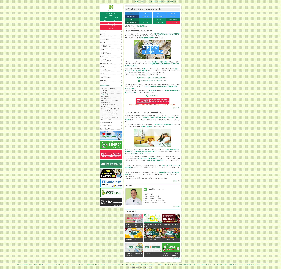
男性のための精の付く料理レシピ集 (187, 264)
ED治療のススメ (104, 94)
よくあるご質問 (148, 1)
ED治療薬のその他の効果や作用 (108, 88)
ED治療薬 (131, 16)
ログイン (111, 28)
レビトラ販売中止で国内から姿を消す (109, 113)
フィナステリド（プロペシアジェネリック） (106, 69)
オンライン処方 (33, 264)
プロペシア (102, 66)
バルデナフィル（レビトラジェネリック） (106, 53)
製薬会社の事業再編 (105, 102)
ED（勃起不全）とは (104, 39)
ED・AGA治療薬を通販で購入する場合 (109, 110)
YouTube (258, 264)
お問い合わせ (224, 264)
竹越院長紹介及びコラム (105, 85)
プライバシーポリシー (240, 264)
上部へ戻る (177, 107)
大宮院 (105, 20)
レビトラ (102, 49)
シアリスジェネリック (75, 264)
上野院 (105, 17)
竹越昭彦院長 (140, 26)
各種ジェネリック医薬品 (123, 264)
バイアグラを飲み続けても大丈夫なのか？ (110, 117)
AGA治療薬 (132, 22)
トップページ (103, 31)
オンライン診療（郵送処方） (106, 37)
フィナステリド (145, 22)
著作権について (250, 264)
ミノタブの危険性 (173, 19)
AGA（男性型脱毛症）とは (106, 63)
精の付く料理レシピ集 (105, 128)
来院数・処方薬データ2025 (106, 122)
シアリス (102, 56)
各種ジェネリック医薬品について (108, 119)
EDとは (132, 13)
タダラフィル (173, 16)
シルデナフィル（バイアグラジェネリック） (106, 46)
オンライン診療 (111, 23)
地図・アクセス (103, 82)
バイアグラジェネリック (51, 264)
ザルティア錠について (105, 98)
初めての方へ (103, 34)
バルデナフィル (159, 16)
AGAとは (132, 19)
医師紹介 (161, 1)
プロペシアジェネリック (93, 264)
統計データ (160, 264)
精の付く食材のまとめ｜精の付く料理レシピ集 (153, 80)
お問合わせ (155, 1)
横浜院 (116, 17)
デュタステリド (159, 22)
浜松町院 (111, 15)
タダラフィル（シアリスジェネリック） (106, 60)
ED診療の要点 (104, 92)
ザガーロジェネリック (111, 264)
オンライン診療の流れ (111, 25)
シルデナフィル (145, 16)
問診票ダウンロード (139, 1)
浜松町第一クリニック (111, 13)
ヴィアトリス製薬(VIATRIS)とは (108, 104)
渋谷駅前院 (116, 20)
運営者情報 (166, 1)
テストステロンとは (105, 96)
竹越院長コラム (153, 264)
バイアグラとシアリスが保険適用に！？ (109, 115)
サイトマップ (177, 1)
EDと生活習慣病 (104, 90)
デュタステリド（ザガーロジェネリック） (106, 76)
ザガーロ (102, 73)
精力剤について (154, 95)
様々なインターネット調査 (106, 125)
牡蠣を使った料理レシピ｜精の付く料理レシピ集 (154, 77)
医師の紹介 (231, 264)
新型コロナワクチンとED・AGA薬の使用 (110, 108)
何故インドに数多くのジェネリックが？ (109, 100)
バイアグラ (102, 42)
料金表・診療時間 (104, 80)
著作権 (171, 1)
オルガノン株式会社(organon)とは (108, 106)
